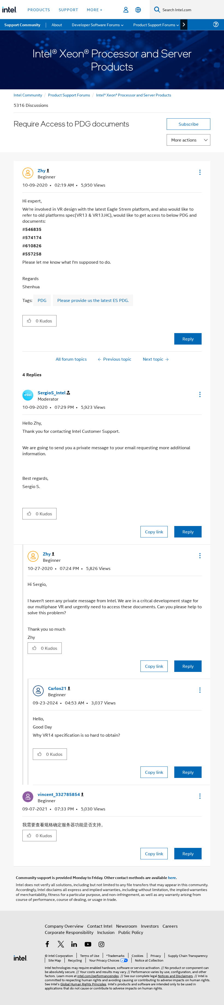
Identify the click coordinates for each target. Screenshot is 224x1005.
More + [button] (94, 9)
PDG (42, 300)
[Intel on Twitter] (61, 945)
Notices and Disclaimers (175, 975)
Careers (170, 926)
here (172, 877)
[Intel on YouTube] (88, 945)
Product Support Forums (69, 95)
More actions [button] (183, 140)
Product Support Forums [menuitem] (154, 24)
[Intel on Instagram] (101, 945)
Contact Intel (99, 926)
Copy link (154, 531)
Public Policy (130, 932)
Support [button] (68, 9)
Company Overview (64, 926)
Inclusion (105, 932)
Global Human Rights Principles (83, 983)
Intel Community (28, 95)
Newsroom (126, 926)
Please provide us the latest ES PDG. (93, 300)
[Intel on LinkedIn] (74, 945)
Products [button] (39, 9)
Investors (150, 926)
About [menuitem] (57, 24)
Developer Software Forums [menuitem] (96, 24)
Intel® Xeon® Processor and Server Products (133, 95)
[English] (138, 9)
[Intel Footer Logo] (20, 957)
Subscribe (189, 124)
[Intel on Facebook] (47, 945)
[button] (199, 172)
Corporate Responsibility (69, 932)
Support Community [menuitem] (22, 25)
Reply (188, 339)
